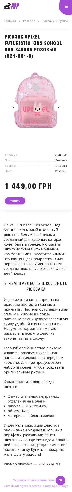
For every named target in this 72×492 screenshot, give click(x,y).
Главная (10, 21)
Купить (15, 201)
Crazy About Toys (55, 486)
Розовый (61, 171)
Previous (13, 107)
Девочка (61, 160)
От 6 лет (61, 166)
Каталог (29, 21)
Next (59, 107)
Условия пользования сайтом (36, 480)
